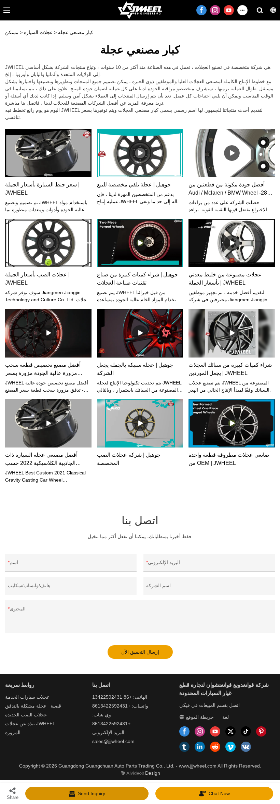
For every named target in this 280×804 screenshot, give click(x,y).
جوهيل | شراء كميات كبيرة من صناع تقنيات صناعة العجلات (137, 279)
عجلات (11, 723)
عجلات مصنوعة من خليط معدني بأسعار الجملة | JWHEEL (225, 279)
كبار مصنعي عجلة (75, 32)
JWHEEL (45, 723)
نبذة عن (27, 723)
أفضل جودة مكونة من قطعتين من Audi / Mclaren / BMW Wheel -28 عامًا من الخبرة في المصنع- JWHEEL (231, 189)
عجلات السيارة (38, 32)
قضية (56, 706)
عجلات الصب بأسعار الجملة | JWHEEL (37, 279)
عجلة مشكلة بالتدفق (25, 706)
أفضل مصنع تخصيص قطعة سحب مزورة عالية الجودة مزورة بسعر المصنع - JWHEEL (43, 369)
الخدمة (12, 697)
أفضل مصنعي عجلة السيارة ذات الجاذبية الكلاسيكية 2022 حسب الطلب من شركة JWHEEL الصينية (44, 459)
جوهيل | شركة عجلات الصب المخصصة (128, 459)
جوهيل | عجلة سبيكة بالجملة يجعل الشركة (135, 369)
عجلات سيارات (35, 697)
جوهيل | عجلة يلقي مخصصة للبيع (134, 184)
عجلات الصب (34, 714)
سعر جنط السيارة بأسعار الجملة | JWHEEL (42, 189)
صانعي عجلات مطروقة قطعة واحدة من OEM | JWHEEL (228, 459)
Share (12, 797)
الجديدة (12, 714)
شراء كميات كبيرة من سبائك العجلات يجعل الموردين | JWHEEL (230, 369)
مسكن (11, 32)
